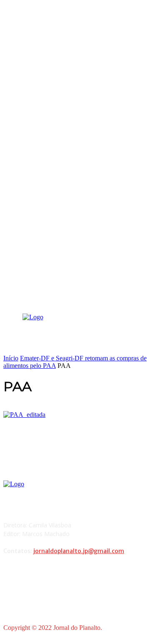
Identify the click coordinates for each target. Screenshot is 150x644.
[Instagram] (33, 572)
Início (10, 358)
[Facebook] (11, 572)
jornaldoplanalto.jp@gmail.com (78, 551)
